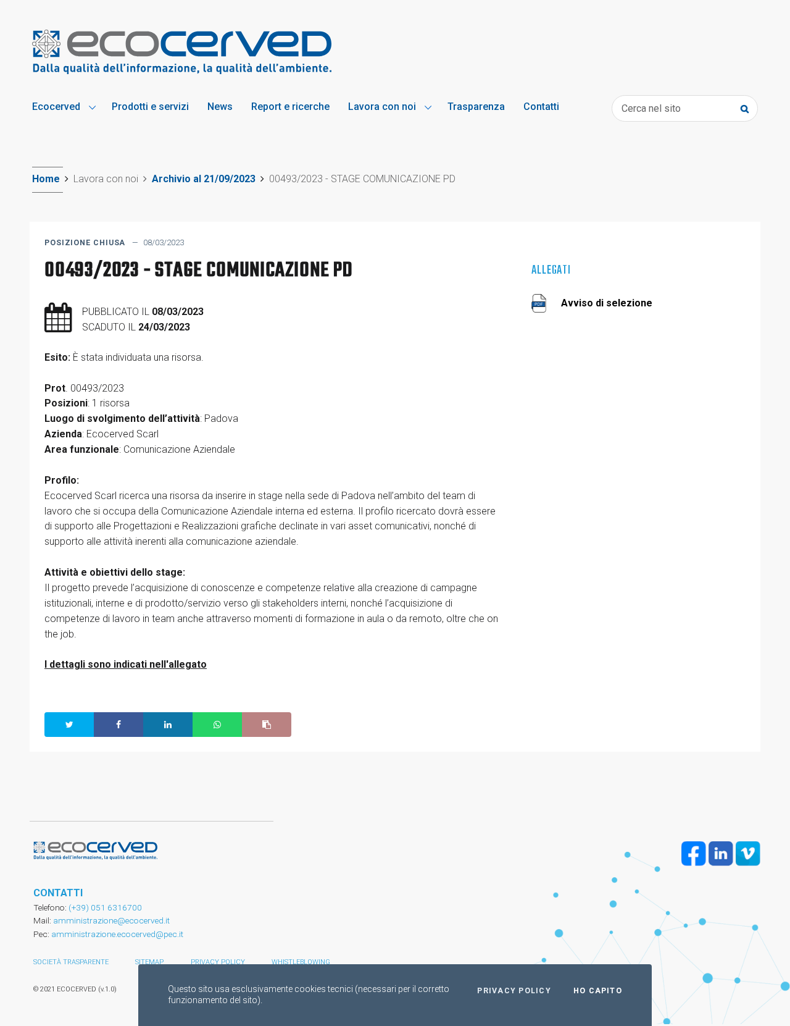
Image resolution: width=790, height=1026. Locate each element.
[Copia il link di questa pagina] (266, 724)
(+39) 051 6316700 (104, 907)
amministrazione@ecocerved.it (111, 920)
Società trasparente (71, 962)
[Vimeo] (748, 853)
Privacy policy (218, 962)
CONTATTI (58, 893)
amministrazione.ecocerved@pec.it (117, 934)
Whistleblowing (301, 962)
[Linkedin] (721, 853)
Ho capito (597, 990)
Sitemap (149, 962)
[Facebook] (693, 853)
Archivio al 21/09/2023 (204, 179)
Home (46, 179)
